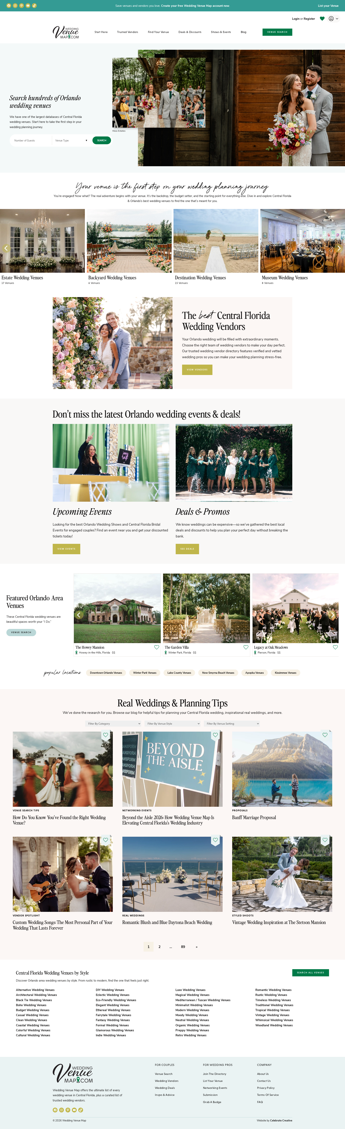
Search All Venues (310, 972)
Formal (112, 1025)
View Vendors (197, 369)
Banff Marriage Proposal (254, 817)
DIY (110, 990)
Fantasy (113, 1020)
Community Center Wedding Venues (139, 277)
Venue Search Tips (26, 810)
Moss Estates (118, 130)
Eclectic (112, 995)
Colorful (33, 1030)
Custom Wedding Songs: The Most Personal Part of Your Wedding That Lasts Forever (63, 925)
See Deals (187, 549)
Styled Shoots (243, 915)
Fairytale (113, 1015)
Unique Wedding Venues (302, 277)
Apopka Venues (254, 672)
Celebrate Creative (281, 1120)
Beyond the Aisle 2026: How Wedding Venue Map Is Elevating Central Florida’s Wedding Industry (168, 820)
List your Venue (328, 6)
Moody (191, 1015)
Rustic (271, 995)
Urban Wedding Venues (41, 277)
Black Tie (34, 1000)
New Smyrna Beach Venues (218, 672)
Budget (32, 1010)
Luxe (190, 990)
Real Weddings (133, 915)
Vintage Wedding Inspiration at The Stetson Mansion (279, 922)
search (101, 140)
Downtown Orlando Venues (106, 672)
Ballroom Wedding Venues (216, 277)
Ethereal (113, 1010)
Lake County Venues (179, 672)
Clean (31, 1020)
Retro (190, 1035)
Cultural (33, 1035)
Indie (111, 1035)
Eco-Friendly (116, 1000)
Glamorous (115, 1030)
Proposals (240, 810)
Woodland (274, 1025)
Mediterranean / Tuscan (202, 1000)
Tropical (272, 1010)
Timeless (273, 1000)
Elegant (112, 1005)
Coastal (33, 1025)
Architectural (36, 995)
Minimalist (194, 1005)
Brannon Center (236, 647)
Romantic (273, 990)
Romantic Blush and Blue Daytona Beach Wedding (167, 922)
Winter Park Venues (144, 672)
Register (309, 19)
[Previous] (6, 248)
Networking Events (137, 810)
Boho (31, 1005)
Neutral (192, 1020)
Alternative (35, 990)
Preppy (192, 1030)
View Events (66, 549)
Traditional (274, 1005)
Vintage (272, 1015)
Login (295, 19)
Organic (192, 1025)
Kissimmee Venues (285, 672)
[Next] (338, 248)
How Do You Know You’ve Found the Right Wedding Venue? (59, 820)
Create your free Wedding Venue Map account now (195, 6)
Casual (32, 1015)
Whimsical (274, 1020)
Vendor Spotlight (26, 915)
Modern (192, 1010)
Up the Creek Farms (329, 647)
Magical (192, 995)
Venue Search (277, 32)
